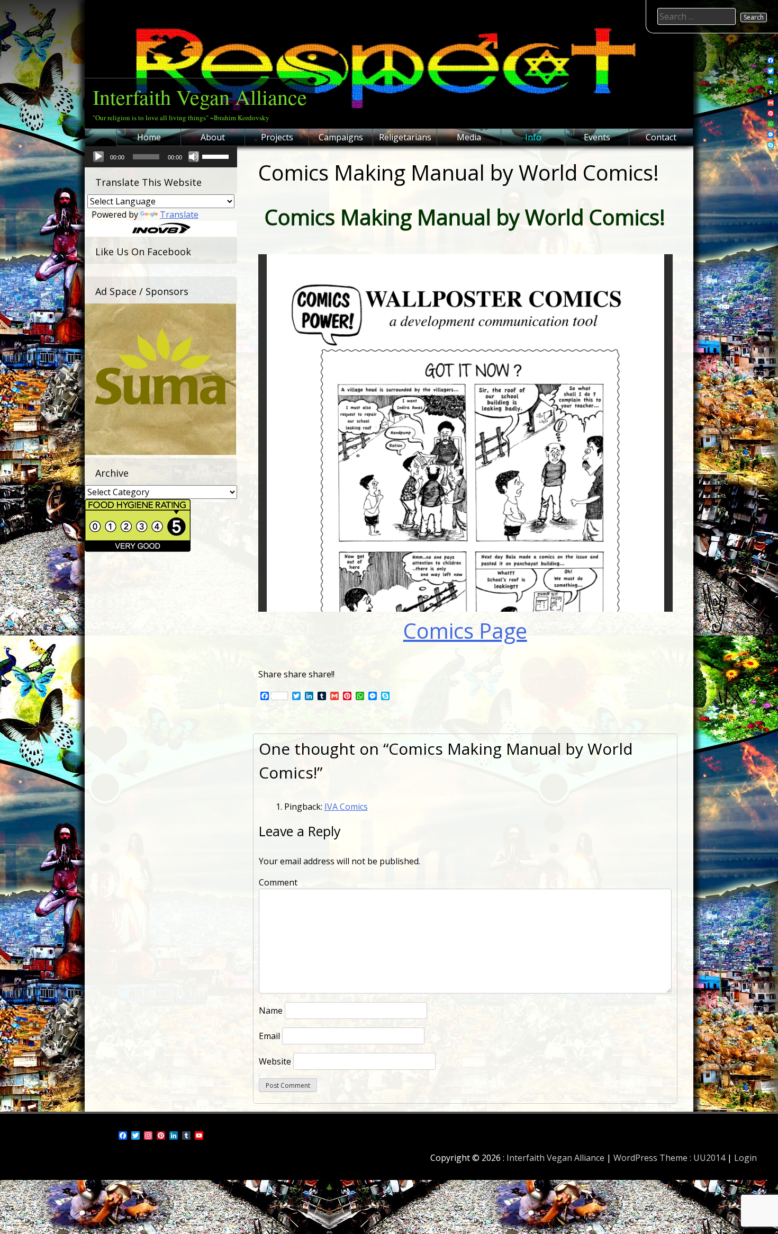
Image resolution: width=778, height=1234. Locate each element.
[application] (161, 156)
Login (745, 1158)
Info (533, 137)
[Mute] (193, 156)
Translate (179, 214)
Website (275, 1061)
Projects (277, 137)
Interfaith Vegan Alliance (200, 97)
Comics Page (465, 630)
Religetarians (405, 137)
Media (469, 137)
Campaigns (341, 137)
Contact (661, 137)
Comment (278, 882)
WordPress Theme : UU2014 (669, 1158)
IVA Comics (346, 806)
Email (269, 1036)
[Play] (98, 156)
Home (149, 137)
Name (271, 1010)
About (213, 137)
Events (597, 137)
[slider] (217, 155)
